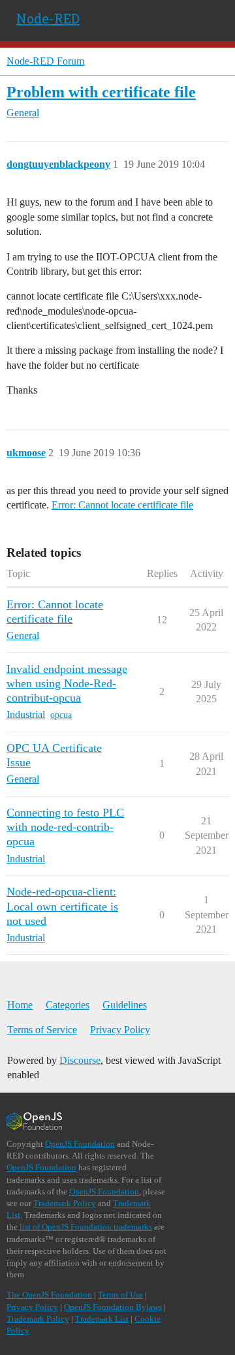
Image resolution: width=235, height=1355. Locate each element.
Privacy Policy (120, 1029)
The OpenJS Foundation (49, 1295)
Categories (67, 1004)
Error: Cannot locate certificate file (122, 504)
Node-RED (48, 18)
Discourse (80, 1060)
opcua (61, 715)
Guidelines (124, 1004)
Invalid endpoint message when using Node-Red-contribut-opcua (67, 683)
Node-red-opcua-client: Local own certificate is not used (62, 906)
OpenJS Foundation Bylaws (113, 1307)
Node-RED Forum (45, 61)
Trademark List (102, 1319)
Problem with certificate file (101, 92)
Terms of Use (120, 1295)
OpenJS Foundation (80, 1144)
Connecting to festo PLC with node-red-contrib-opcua (65, 827)
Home (20, 1004)
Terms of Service (42, 1029)
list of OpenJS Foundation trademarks (86, 1227)
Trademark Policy (64, 1203)
